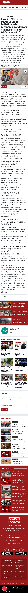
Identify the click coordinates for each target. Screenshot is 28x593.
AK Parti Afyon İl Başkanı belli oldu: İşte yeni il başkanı (19, 455)
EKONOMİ (6, 585)
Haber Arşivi (20, 576)
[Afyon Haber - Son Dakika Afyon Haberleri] (6, 2)
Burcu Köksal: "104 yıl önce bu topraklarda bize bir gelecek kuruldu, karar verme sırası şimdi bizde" (19, 433)
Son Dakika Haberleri (6, 577)
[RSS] (22, 549)
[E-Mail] (11, 333)
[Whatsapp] (19, 549)
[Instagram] (11, 549)
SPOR (24, 7)
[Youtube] (14, 549)
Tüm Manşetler (20, 571)
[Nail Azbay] (4, 330)
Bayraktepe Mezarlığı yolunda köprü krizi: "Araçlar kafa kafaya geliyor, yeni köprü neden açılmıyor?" (7, 369)
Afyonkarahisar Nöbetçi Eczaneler (7, 561)
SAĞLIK (23, 583)
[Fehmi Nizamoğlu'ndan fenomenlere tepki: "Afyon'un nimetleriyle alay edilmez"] (21, 345)
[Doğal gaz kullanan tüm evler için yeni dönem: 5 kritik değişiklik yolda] (21, 362)
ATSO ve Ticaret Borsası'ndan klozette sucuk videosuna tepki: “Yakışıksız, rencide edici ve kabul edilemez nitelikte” (19, 447)
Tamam (22, 591)
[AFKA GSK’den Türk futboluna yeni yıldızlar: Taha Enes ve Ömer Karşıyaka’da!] (7, 377)
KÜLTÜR (16, 585)
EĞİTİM (11, 585)
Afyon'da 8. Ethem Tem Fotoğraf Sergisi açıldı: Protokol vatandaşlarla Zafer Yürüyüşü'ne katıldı (18, 425)
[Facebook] (5, 549)
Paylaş (4, 86)
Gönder (4, 409)
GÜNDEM (4, 7)
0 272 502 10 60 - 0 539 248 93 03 (15, 540)
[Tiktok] (17, 549)
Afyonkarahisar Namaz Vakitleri (7, 566)
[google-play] (20, 554)
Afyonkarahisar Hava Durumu (19, 561)
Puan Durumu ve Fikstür (7, 572)
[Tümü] (26, 418)
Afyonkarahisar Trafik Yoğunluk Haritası (19, 567)
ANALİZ (4, 583)
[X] (8, 549)
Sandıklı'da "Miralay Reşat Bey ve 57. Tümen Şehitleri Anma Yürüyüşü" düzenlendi (18, 462)
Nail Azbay (13, 329)
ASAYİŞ (18, 7)
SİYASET (11, 7)
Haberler (3, 16)
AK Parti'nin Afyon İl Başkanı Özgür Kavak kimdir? (19, 440)
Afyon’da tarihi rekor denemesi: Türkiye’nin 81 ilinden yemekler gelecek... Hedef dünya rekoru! (21, 385)
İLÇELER (22, 585)
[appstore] (7, 554)
